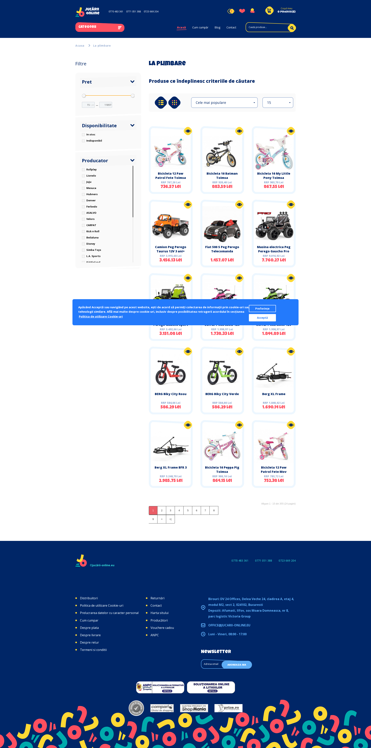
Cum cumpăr (200, 27)
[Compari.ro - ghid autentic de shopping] (136, 708)
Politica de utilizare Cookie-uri (101, 605)
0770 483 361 (116, 11)
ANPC (155, 635)
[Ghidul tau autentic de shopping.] (162, 708)
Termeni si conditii (93, 650)
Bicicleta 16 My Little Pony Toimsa (273, 175)
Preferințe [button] (262, 308)
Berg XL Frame (273, 394)
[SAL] (160, 687)
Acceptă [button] (262, 317)
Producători (159, 620)
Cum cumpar (89, 620)
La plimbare (102, 45)
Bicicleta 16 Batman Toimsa (222, 175)
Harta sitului (159, 613)
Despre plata (89, 628)
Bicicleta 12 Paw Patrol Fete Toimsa (170, 175)
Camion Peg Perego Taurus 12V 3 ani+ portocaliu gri (170, 251)
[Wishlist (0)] (242, 11)
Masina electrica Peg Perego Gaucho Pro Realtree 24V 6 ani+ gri (274, 251)
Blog (217, 27)
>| (170, 519)
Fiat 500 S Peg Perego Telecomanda (222, 249)
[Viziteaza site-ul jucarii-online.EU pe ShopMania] (194, 708)
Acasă (181, 27)
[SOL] (211, 687)
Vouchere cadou (162, 628)
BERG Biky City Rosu (170, 394)
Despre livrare (90, 635)
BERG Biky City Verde (222, 394)
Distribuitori (89, 598)
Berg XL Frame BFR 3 (171, 467)
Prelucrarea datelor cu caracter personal (109, 613)
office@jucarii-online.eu (229, 625)
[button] (224, 102)
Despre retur (89, 642)
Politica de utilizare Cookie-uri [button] (101, 316)
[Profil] (252, 11)
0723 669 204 (151, 11)
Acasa (79, 45)
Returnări (157, 598)
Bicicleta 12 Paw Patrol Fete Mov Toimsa (274, 471)
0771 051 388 (133, 11)
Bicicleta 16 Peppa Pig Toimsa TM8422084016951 (222, 471)
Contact (231, 27)
